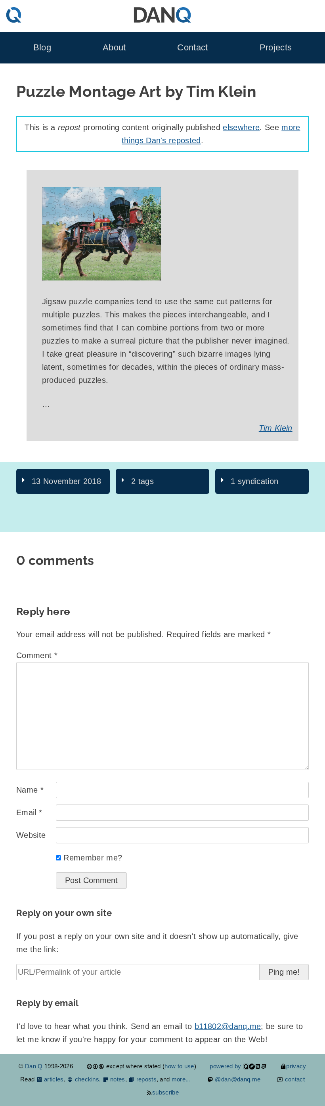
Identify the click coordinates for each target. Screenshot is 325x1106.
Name (30, 789)
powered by (226, 1066)
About (114, 47)
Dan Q (34, 1066)
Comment (36, 655)
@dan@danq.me (236, 1079)
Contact (192, 47)
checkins (86, 1079)
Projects (276, 47)
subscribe (165, 1092)
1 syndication (254, 481)
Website (31, 835)
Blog (42, 47)
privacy (296, 1066)
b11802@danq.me (228, 1026)
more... (181, 1079)
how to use (179, 1066)
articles (53, 1079)
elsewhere (241, 127)
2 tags (142, 481)
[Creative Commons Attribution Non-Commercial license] (95, 1066)
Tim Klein (275, 428)
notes (117, 1079)
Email (29, 812)
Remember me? (92, 857)
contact (294, 1079)
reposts (145, 1079)
